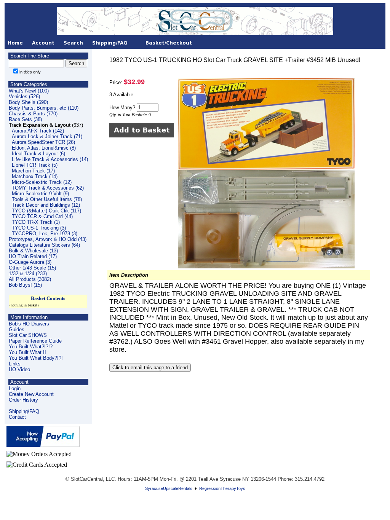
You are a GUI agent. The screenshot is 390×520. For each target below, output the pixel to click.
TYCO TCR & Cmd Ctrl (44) (42, 216)
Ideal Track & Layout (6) (38, 153)
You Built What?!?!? (31, 346)
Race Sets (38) (25, 119)
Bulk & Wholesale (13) (33, 251)
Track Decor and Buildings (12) (46, 205)
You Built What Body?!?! (36, 358)
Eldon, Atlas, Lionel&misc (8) (44, 148)
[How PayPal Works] (43, 445)
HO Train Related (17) (33, 256)
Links (15, 364)
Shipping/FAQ (24, 411)
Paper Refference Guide (35, 341)
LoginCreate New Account (31, 391)
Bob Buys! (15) (25, 285)
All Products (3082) (30, 279)
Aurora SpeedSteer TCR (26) (43, 142)
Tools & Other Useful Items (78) (47, 199)
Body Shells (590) (28, 102)
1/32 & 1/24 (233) (28, 273)
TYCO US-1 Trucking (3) (39, 228)
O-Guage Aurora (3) (30, 262)
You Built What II (27, 352)
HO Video (19, 369)
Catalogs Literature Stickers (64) (44, 245)
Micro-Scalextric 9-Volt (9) (40, 193)
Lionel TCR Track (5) (35, 165)
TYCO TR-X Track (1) (36, 222)
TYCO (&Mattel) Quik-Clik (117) (46, 211)
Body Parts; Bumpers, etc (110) (43, 108)
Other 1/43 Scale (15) (32, 268)
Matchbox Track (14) (35, 176)
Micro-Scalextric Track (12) (42, 182)
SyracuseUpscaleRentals (168, 488)
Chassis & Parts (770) (33, 113)
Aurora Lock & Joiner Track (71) (47, 136)
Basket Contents (48, 298)
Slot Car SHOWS (28, 335)
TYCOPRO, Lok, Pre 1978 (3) (44, 233)
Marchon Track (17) (33, 171)
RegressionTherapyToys (222, 488)
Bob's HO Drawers (29, 324)
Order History (23, 400)
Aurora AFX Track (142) (38, 131)
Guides (16, 329)
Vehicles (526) (24, 96)
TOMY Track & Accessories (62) (48, 188)
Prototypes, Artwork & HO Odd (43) (47, 239)
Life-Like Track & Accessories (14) (50, 159)
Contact (17, 417)
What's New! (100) (29, 91)
